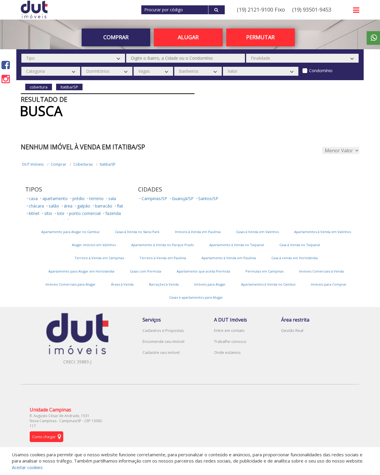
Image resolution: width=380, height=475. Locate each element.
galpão (83, 206)
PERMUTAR (260, 37)
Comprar (58, 164)
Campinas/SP (154, 198)
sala (112, 198)
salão (54, 206)
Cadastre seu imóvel (161, 352)
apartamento (55, 198)
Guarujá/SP (183, 198)
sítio (48, 213)
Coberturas (83, 164)
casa (33, 198)
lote (60, 213)
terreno (96, 198)
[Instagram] (5, 79)
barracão (103, 206)
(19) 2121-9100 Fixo (261, 9)
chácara (36, 206)
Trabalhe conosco (230, 341)
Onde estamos (227, 352)
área (68, 206)
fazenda (113, 213)
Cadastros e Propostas (163, 330)
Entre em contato (229, 330)
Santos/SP (208, 198)
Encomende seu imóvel (163, 341)
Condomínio (320, 70)
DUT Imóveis (33, 164)
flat (120, 206)
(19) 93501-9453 (311, 9)
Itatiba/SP (107, 164)
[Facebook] (5, 65)
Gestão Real (292, 330)
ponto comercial (85, 213)
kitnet (34, 213)
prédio (78, 198)
